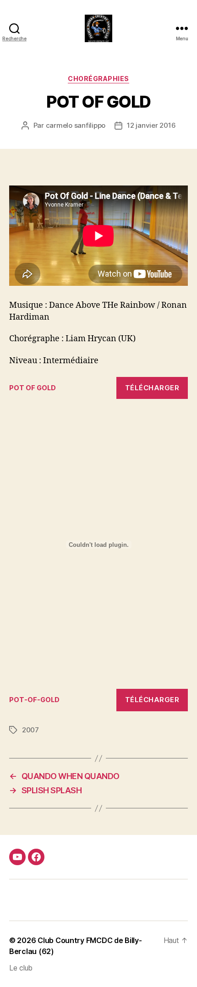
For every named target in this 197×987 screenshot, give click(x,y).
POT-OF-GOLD (34, 699)
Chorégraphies (98, 78)
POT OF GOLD (32, 388)
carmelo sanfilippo (75, 125)
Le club (21, 967)
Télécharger (152, 387)
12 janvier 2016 (151, 125)
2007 (30, 729)
